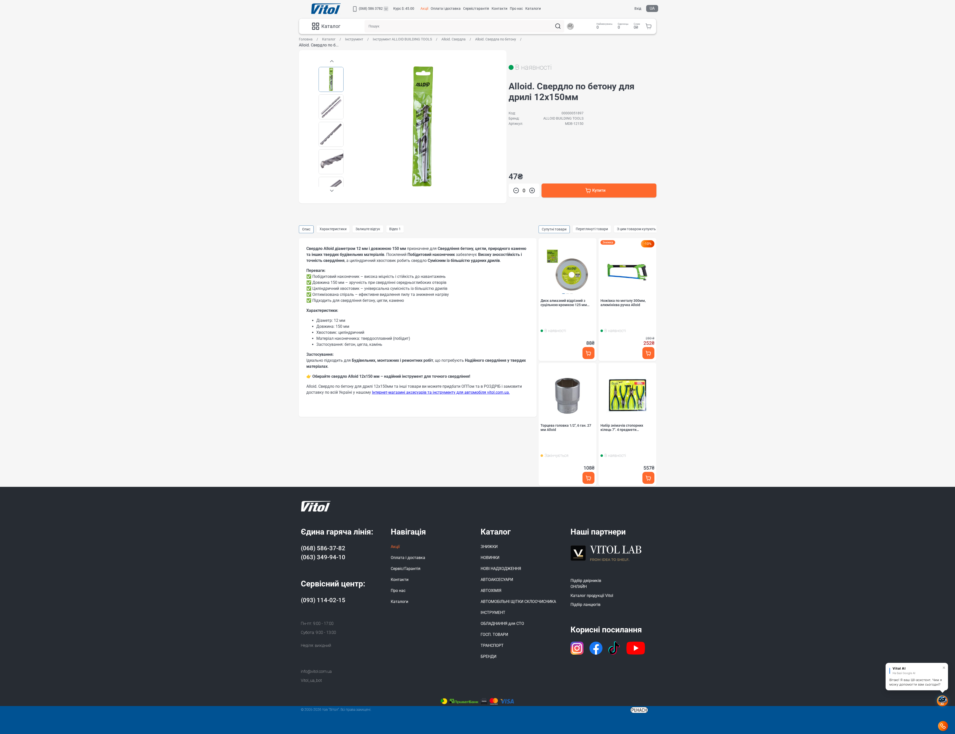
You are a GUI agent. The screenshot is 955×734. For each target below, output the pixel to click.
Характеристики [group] (333, 229)
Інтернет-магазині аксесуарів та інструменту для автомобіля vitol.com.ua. (441, 392)
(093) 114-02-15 (323, 600)
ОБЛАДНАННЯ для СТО (502, 623)
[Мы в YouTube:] (635, 648)
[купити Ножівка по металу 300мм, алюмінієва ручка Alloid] (648, 353)
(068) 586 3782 (371, 8)
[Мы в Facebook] (595, 648)
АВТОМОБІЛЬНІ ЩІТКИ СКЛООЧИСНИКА (518, 601)
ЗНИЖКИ (489, 546)
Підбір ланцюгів (585, 604)
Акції (424, 8)
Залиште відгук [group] (368, 229)
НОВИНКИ (490, 557)
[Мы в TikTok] (614, 648)
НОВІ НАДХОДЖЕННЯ (501, 568)
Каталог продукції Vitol (592, 595)
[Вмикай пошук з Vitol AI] (570, 26)
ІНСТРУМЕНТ (493, 612)
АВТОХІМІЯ (491, 590)
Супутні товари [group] (554, 229)
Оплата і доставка (446, 8)
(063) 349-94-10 (323, 557)
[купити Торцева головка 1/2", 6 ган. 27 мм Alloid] (588, 478)
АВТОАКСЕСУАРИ (497, 579)
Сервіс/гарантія (476, 8)
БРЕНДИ (488, 656)
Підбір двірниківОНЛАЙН (586, 583)
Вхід (637, 8)
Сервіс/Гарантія (405, 568)
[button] (332, 190)
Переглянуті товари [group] (592, 229)
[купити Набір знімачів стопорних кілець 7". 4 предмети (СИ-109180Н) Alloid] (648, 478)
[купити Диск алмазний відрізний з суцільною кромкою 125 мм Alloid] (588, 353)
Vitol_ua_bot (311, 680)
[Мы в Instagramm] (577, 648)
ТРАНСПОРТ (492, 645)
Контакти (499, 8)
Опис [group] (306, 229)
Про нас (516, 8)
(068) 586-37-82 (323, 548)
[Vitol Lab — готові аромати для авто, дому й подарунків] (606, 552)
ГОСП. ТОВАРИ (494, 634)
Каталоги (533, 8)
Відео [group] (395, 229)
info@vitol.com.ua (316, 671)
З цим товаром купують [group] (636, 229)
